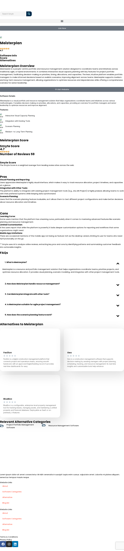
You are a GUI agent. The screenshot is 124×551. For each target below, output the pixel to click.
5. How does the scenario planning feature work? (28, 314)
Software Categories (12, 491)
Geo (69, 352)
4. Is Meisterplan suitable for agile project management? (33, 304)
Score (3, 58)
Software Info (8, 55)
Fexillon (7, 352)
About (5, 486)
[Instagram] (9, 544)
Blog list (5, 503)
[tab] (62, 262)
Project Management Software (22, 37)
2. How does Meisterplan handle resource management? (32, 283)
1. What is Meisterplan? (16, 262)
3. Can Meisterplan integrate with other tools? (27, 294)
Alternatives (8, 60)
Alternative (7, 497)
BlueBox (7, 398)
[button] (62, 21)
